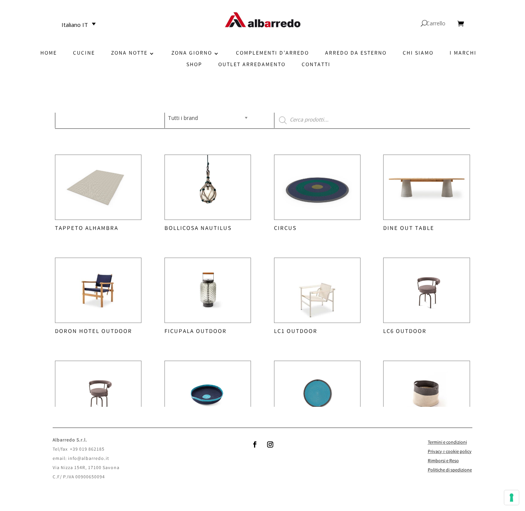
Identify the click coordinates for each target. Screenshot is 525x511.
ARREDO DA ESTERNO (356, 54)
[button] (81, 24)
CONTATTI (316, 65)
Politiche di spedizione (450, 470)
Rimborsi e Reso (443, 461)
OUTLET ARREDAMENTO (252, 65)
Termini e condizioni (447, 442)
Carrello (435, 24)
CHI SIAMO (418, 54)
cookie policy (459, 452)
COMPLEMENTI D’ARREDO (272, 54)
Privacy (435, 452)
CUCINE (84, 54)
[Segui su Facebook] (255, 444)
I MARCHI (463, 54)
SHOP (194, 65)
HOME (48, 54)
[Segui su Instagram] (270, 444)
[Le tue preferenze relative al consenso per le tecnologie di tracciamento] (511, 497)
